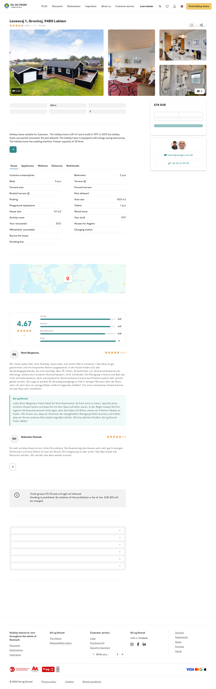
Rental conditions (91, 681)
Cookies (69, 681)
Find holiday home (199, 6)
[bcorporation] (58, 671)
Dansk (178, 651)
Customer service (124, 6)
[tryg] (49, 671)
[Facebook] (138, 644)
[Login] (174, 6)
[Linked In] (144, 644)
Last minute (146, 6)
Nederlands (181, 637)
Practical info (97, 643)
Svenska (179, 646)
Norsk (178, 642)
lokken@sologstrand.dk (180, 155)
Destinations (73, 6)
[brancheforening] (20, 671)
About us (106, 6)
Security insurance (100, 647)
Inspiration (91, 6)
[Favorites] (167, 6)
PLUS (44, 6)
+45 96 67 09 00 (180, 163)
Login (93, 638)
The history (56, 638)
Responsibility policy (61, 643)
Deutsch (179, 632)
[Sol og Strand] (15, 6)
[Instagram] (131, 644)
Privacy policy (48, 681)
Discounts (57, 6)
